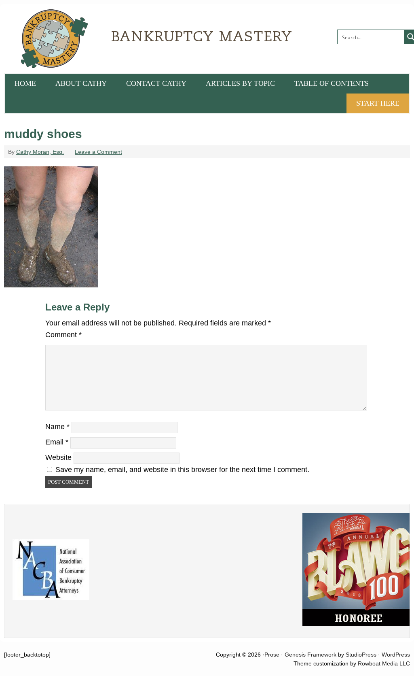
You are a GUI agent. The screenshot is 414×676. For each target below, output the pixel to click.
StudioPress (361, 654)
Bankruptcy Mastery (95, 38)
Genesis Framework (310, 654)
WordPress (396, 654)
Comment (63, 335)
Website (58, 457)
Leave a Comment (98, 152)
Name (57, 427)
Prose (271, 654)
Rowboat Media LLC (384, 663)
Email (56, 442)
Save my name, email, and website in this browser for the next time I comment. (182, 470)
